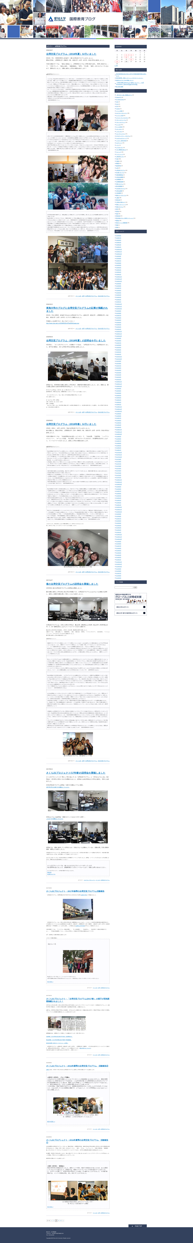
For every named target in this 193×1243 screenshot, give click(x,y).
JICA (117, 106)
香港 (117, 227)
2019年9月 (118, 413)
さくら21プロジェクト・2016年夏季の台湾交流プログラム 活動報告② (77, 1066)
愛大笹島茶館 (119, 186)
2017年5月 (118, 468)
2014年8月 (118, 543)
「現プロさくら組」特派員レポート (124, 95)
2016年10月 (119, 484)
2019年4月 (118, 425)
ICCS (117, 104)
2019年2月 (118, 427)
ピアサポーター (119, 147)
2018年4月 (118, 447)
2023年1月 (118, 329)
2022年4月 (118, 349)
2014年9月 (118, 541)
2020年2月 (118, 402)
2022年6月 (118, 345)
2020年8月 (118, 390)
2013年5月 (118, 578)
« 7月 (116, 65)
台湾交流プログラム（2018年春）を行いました (71, 424)
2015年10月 (119, 511)
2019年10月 (119, 411)
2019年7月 (118, 418)
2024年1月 (118, 301)
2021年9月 (118, 361)
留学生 (117, 211)
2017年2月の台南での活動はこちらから (57, 787)
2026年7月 (118, 237)
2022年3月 (118, 352)
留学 (117, 209)
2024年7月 (118, 288)
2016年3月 (118, 500)
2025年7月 (118, 260)
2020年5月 (118, 395)
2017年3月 (118, 473)
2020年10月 (119, 386)
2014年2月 (118, 557)
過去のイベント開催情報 (121, 222)
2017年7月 (118, 463)
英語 (117, 213)
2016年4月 (118, 498)
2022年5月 (118, 347)
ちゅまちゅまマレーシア (121, 138)
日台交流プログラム (104, 296)
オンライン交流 (119, 115)
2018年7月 (118, 441)
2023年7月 (118, 315)
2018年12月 (119, 429)
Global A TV (119, 97)
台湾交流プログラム (91, 296)
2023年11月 (119, 306)
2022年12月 (119, 331)
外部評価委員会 (119, 174)
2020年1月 (118, 404)
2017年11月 (119, 454)
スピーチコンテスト (120, 133)
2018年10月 (119, 434)
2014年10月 (119, 539)
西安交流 (49, 872)
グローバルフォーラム (121, 120)
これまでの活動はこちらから (54, 819)
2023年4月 (118, 322)
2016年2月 (118, 502)
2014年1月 (118, 559)
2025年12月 (119, 249)
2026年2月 (118, 244)
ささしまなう (119, 129)
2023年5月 (118, 320)
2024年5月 (118, 292)
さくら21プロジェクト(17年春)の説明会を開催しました (75, 772)
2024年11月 (119, 279)
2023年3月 (118, 324)
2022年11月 (119, 333)
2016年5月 (118, 495)
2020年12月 (119, 381)
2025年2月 (118, 272)
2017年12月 (119, 452)
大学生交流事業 (119, 177)
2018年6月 (118, 443)
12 (126, 57)
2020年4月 (118, 397)
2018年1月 (118, 450)
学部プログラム (119, 184)
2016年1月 (118, 505)
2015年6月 (118, 520)
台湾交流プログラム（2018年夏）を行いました (71, 54)
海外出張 (118, 199)
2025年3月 (118, 269)
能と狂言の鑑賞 (119, 86)
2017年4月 (118, 470)
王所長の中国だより (120, 202)
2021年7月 (118, 365)
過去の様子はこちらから (85, 1048)
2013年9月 (118, 568)
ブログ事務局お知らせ (121, 149)
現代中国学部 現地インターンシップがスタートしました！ (129, 78)
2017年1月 (118, 477)
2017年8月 (118, 461)
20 (131, 59)
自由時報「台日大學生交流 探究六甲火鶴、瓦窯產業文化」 (59, 1036)
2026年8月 (118, 235)
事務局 (117, 163)
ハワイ (117, 145)
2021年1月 (118, 379)
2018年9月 (118, 436)
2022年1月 (118, 354)
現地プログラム (119, 206)
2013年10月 (119, 566)
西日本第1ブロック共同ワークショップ (125, 218)
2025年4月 (118, 267)
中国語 (117, 161)
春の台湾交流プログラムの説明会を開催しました (72, 584)
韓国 (117, 225)
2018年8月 (118, 438)
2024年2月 (118, 299)
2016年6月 (118, 493)
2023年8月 (118, 313)
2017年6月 (118, 466)
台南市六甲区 (84, 894)
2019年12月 (119, 406)
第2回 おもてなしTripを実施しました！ (125, 80)
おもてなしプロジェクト (89, 880)
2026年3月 (118, 242)
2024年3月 (118, 297)
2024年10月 (119, 281)
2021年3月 (118, 374)
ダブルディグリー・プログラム (123, 136)
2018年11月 (119, 432)
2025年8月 (118, 258)
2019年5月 (118, 422)
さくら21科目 (119, 126)
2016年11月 (119, 482)
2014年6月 (118, 548)
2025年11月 (119, 251)
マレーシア (118, 152)
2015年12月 (119, 507)
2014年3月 (118, 555)
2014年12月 (119, 534)
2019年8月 (118, 416)
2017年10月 (119, 457)
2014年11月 (119, 536)
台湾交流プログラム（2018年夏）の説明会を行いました (76, 340)
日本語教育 (118, 193)
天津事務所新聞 (119, 181)
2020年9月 (118, 388)
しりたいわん (119, 131)
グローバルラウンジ (120, 122)
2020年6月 (118, 393)
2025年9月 (118, 256)
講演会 (117, 220)
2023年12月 (119, 304)
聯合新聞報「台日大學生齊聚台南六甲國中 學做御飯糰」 (59, 1039)
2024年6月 (118, 290)
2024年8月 (118, 285)
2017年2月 (118, 475)
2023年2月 (118, 326)
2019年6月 (118, 420)
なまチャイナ (119, 142)
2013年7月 (118, 573)
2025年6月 (118, 263)
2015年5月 (118, 523)
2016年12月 (119, 479)
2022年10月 (119, 336)
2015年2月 (118, 530)
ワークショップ (119, 154)
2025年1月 (118, 274)
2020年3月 (118, 400)
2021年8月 (118, 363)
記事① (47, 1069)
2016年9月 (118, 486)
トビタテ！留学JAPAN (121, 140)
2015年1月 (118, 532)
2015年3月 (118, 527)
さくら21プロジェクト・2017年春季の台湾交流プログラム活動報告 (75, 891)
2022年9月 (118, 338)
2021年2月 (118, 377)
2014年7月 (118, 546)
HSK (117, 101)
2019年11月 (119, 409)
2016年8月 (118, 489)
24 (117, 61)
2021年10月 (119, 358)
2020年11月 (119, 384)
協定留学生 (118, 165)
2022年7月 (118, 342)
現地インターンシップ (121, 204)
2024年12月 (119, 276)
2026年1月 (118, 247)
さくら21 (78, 296)
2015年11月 (119, 509)
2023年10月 (119, 308)
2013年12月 (119, 562)
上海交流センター (120, 156)
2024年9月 (118, 283)
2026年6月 (118, 240)
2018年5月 (118, 445)
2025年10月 (119, 253)
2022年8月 (118, 340)
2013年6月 (118, 575)
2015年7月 (118, 518)
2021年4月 (118, 372)
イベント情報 (119, 111)
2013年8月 (118, 571)
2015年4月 (118, 525)
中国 (117, 158)
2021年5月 (118, 370)
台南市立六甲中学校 (80, 925)
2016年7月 (118, 491)
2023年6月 (118, 317)
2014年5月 (118, 550)
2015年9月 (118, 514)
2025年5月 (118, 265)
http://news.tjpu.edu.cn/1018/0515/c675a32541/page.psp (62, 323)
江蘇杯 (117, 197)
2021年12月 (119, 356)
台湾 (83, 296)
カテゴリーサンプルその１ (122, 117)
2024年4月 (118, 295)
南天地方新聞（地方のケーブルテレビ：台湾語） (57, 1043)
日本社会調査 (119, 190)
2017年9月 (118, 459)
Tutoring (118, 108)
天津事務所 (118, 179)
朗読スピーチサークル (121, 195)
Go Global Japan (120, 99)
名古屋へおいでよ (51, 874)
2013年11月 (119, 564)
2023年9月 (118, 311)
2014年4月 (118, 552)
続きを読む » (50, 981)
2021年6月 (118, 368)
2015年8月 (118, 516)
